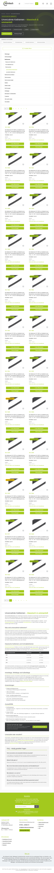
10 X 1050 (7, 208)
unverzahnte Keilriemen (11, 69)
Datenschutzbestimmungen (27, 811)
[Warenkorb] (51, 3)
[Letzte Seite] (26, 108)
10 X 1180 (31, 330)
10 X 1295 (31, 452)
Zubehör (7, 96)
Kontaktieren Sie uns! (7, 839)
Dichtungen (7, 88)
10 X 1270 (7, 452)
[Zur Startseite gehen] (8, 3)
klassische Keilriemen (9, 622)
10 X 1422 (7, 574)
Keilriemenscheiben (41, 42)
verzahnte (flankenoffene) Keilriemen (26, 740)
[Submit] (36, 806)
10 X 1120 (7, 290)
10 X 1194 (7, 371)
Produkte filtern (28, 48)
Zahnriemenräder (9, 80)
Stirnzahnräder (8, 99)
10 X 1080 (7, 249)
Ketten (6, 82)
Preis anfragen (15, 146)
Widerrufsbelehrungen (43, 822)
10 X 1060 (31, 208)
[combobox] (29, 3)
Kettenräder (8, 85)
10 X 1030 (7, 168)
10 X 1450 (31, 574)
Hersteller (7, 101)
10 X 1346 (31, 493)
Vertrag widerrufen (24, 830)
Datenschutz (41, 824)
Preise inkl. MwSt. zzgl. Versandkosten (12, 139)
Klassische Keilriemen (7, 42)
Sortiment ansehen (7, 33)
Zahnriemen (8, 77)
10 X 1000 (7, 127)
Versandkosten (24, 869)
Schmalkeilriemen (18, 42)
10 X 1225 (7, 412)
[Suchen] (36, 3)
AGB (26, 812)
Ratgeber (4, 845)
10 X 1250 (31, 412)
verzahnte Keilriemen (10, 72)
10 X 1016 (31, 127)
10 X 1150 (31, 290)
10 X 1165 (7, 330)
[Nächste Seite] (23, 108)
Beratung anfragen (18, 33)
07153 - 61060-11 (24, 824)
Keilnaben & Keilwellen (10, 93)
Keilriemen (8, 13)
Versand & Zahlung (6, 843)
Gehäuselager (8, 56)
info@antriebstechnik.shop (26, 827)
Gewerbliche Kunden (7, 841)
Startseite (3, 13)
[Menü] (19, 3)
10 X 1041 (31, 168)
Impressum (40, 826)
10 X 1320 (7, 493)
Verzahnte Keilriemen (30, 42)
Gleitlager (7, 91)
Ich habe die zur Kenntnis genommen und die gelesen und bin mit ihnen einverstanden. (27, 812)
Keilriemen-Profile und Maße (26, 681)
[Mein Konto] (47, 3)
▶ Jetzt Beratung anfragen (40, 726)
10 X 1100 (31, 249)
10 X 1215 (31, 371)
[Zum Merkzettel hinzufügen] (23, 123)
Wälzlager (7, 54)
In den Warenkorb (15, 143)
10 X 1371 (7, 534)
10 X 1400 (31, 534)
